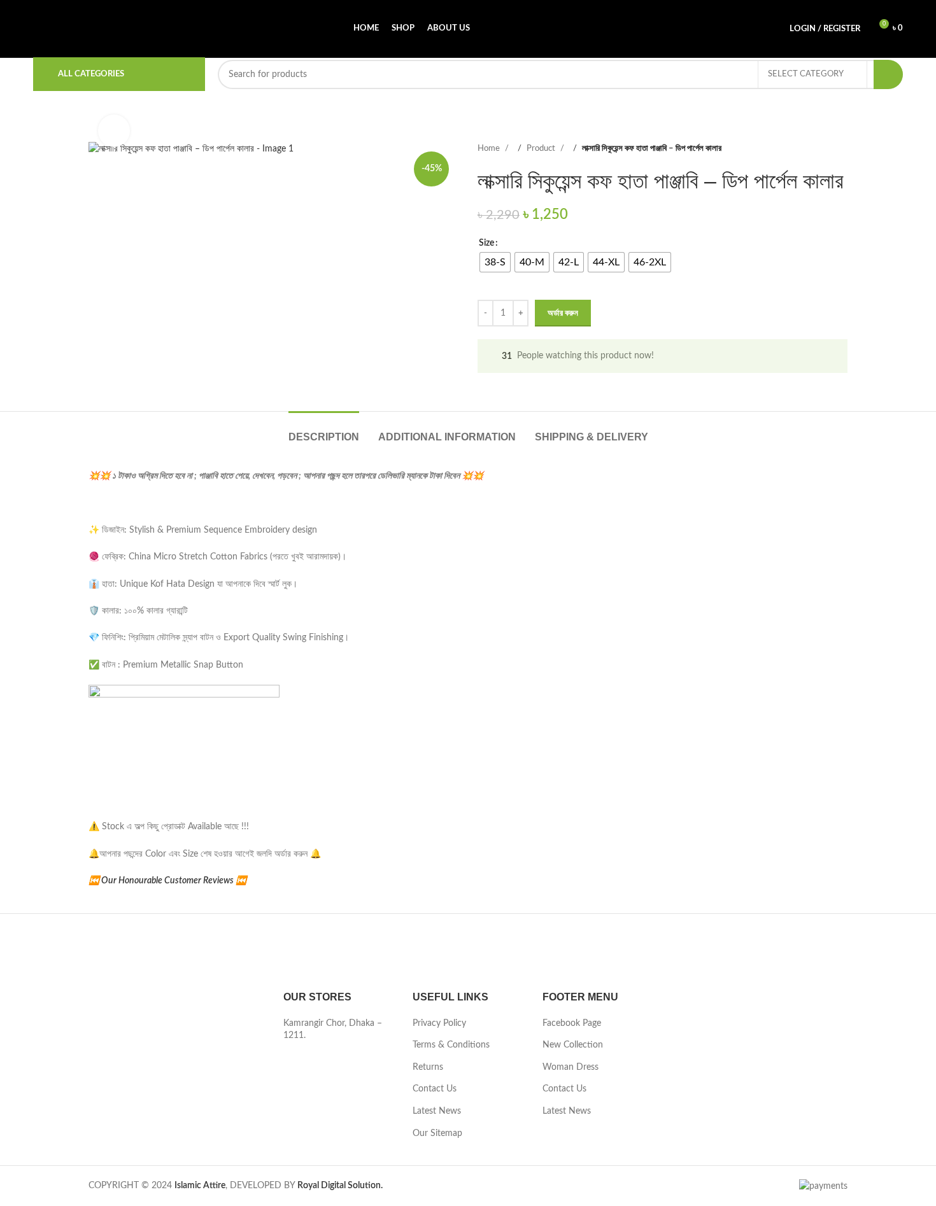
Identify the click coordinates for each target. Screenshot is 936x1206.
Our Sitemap (437, 1133)
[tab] (323, 430)
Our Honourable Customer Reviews (167, 880)
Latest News (437, 1111)
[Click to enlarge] (114, 130)
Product (542, 148)
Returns (428, 1067)
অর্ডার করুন (563, 313)
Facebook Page (571, 1023)
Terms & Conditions (451, 1045)
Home (490, 148)
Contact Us (435, 1088)
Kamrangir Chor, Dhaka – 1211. (332, 1030)
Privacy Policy (439, 1023)
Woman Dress (570, 1067)
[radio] (495, 262)
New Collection (572, 1045)
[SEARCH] (888, 74)
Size (486, 243)
